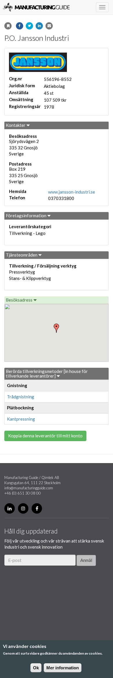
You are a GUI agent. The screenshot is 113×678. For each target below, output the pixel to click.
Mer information (62, 667)
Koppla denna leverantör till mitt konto (45, 435)
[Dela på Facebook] (19, 25)
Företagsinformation (26, 215)
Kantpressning (21, 418)
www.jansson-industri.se (71, 191)
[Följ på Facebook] (37, 508)
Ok (36, 667)
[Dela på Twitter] (29, 25)
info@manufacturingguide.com (28, 488)
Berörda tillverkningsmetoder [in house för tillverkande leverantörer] (47, 373)
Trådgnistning (20, 396)
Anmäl (86, 560)
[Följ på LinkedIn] (9, 508)
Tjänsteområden (22, 254)
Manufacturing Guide (36, 7)
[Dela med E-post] (49, 25)
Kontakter (16, 125)
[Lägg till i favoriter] (8, 25)
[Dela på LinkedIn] (39, 25)
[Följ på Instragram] (23, 508)
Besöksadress (19, 299)
